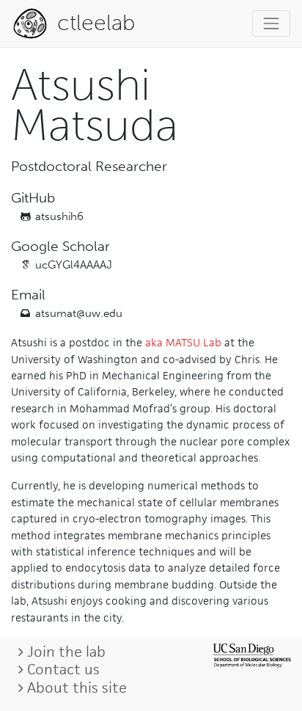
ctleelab (93, 23)
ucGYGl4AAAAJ (73, 264)
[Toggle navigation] (271, 23)
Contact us (63, 669)
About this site (77, 687)
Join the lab (66, 651)
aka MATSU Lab (183, 342)
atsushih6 (59, 216)
